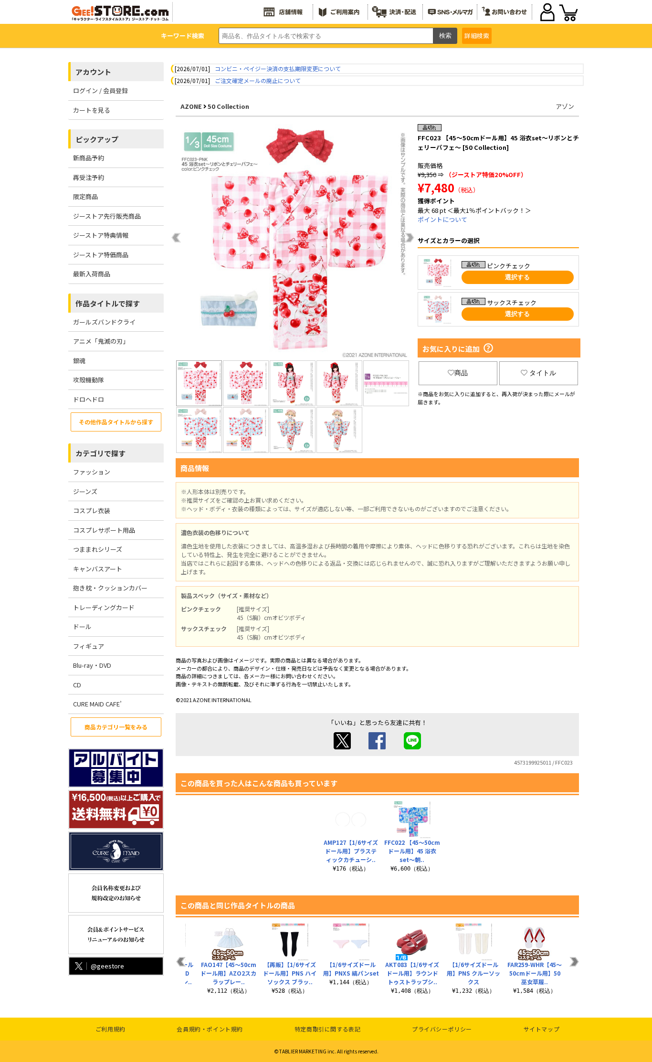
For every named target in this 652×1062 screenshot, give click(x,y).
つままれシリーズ (97, 549)
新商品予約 (88, 157)
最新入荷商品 (91, 273)
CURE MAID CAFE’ (97, 703)
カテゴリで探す (100, 453)
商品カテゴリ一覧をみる (115, 727)
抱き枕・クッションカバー (110, 587)
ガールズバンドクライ (104, 321)
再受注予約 (88, 177)
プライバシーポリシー (442, 1029)
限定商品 (85, 196)
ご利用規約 (110, 1029)
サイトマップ (542, 1029)
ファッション (91, 471)
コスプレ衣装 (91, 510)
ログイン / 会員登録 (100, 90)
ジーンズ (85, 491)
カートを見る (91, 110)
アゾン (565, 106)
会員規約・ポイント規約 (210, 1029)
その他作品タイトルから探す (116, 422)
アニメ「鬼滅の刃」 (101, 341)
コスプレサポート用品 (104, 530)
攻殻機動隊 (88, 379)
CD (77, 684)
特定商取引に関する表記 (327, 1029)
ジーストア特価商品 (100, 254)
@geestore (107, 965)
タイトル (542, 373)
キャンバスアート (97, 568)
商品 (461, 373)
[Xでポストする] (342, 746)
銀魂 (79, 360)
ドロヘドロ (88, 399)
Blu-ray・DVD (92, 665)
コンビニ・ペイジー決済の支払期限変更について (278, 68)
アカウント (93, 72)
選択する (517, 277)
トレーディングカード (104, 607)
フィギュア (88, 646)
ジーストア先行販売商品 (107, 216)
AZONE (191, 106)
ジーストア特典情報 (100, 235)
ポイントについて (442, 219)
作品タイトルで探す (107, 303)
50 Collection (228, 106)
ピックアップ (96, 139)
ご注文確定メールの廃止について (258, 80)
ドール (82, 626)
